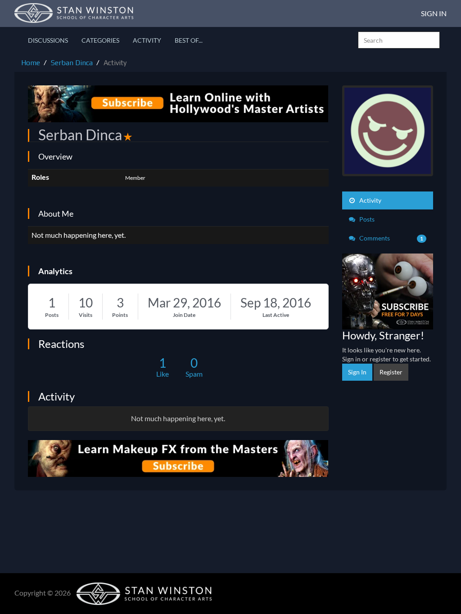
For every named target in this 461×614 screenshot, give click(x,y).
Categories (100, 40)
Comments (391, 238)
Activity (147, 40)
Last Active (275, 314)
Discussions (48, 40)
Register (391, 372)
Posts (52, 314)
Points (120, 314)
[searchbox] (399, 40)
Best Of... (189, 40)
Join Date (184, 314)
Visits (85, 314)
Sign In (434, 13)
